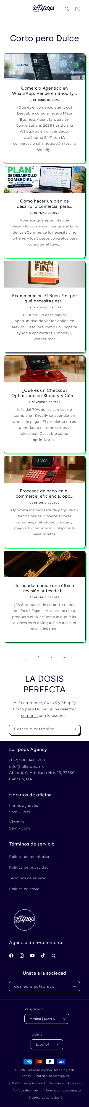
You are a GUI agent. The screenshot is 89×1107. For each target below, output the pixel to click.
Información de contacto (62, 1090)
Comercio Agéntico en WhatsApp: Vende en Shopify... (44, 90)
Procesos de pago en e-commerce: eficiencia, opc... (44, 493)
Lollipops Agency (39, 1070)
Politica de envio (24, 889)
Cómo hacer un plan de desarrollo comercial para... (44, 203)
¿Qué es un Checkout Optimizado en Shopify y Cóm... (44, 392)
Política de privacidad (28, 1083)
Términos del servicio (66, 1083)
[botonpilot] (77, 9)
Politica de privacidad (29, 867)
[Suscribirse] (74, 729)
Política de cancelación (47, 1097)
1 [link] (25, 657)
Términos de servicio (28, 878)
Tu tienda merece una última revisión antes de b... (44, 588)
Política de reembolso (29, 857)
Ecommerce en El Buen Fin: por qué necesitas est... (44, 298)
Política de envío (25, 1090)
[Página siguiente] (64, 657)
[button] (9, 9)
